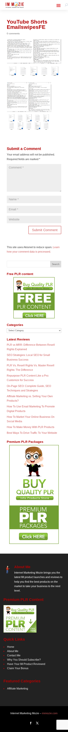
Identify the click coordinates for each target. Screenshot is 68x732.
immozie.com (49, 713)
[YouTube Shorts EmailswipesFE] (29, 129)
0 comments (13, 33)
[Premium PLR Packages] (34, 494)
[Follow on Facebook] (30, 723)
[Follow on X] (37, 723)
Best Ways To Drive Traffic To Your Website (32, 432)
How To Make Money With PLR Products (30, 427)
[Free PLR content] (34, 297)
